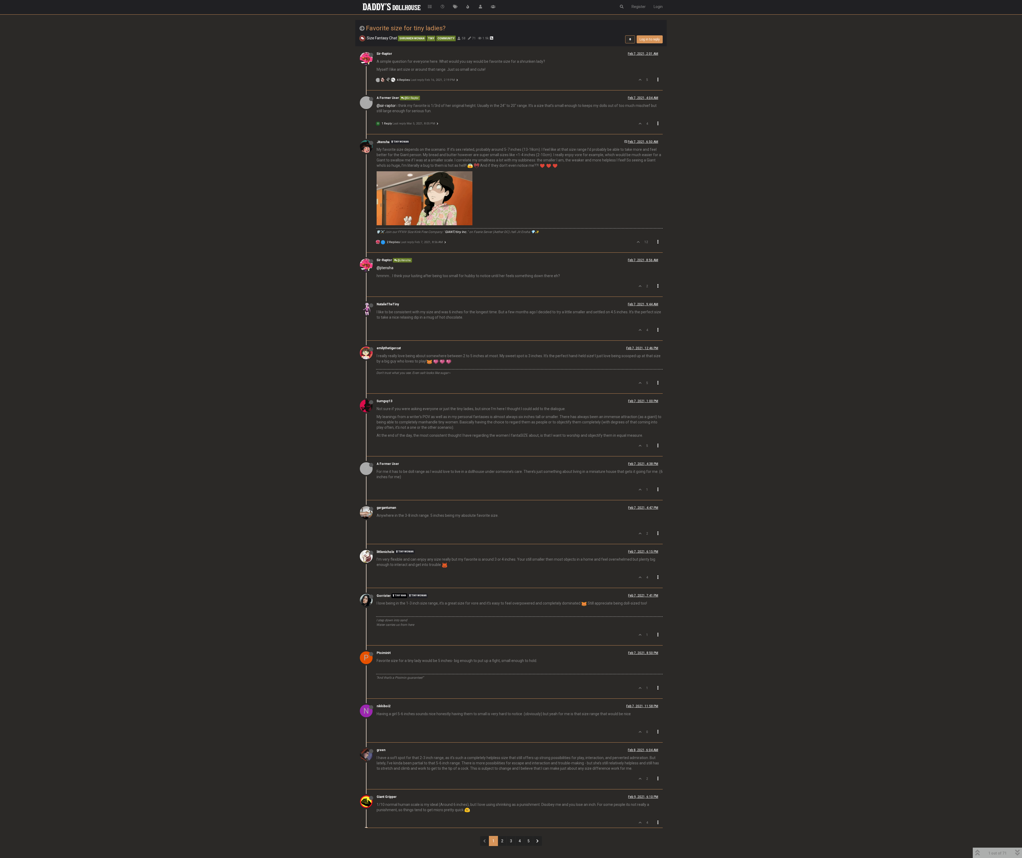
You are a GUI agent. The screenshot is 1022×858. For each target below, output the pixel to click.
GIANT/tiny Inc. (456, 232)
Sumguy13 (384, 401)
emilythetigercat (389, 348)
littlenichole (385, 552)
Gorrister (384, 596)
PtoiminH (384, 653)
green (381, 750)
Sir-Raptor (384, 54)
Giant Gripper (387, 797)
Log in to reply (650, 39)
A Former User (388, 98)
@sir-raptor (386, 105)
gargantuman (386, 508)
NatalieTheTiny (388, 304)
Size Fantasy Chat (382, 38)
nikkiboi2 (383, 706)
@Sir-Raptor (411, 98)
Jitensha (383, 142)
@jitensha (385, 268)
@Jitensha (404, 260)
